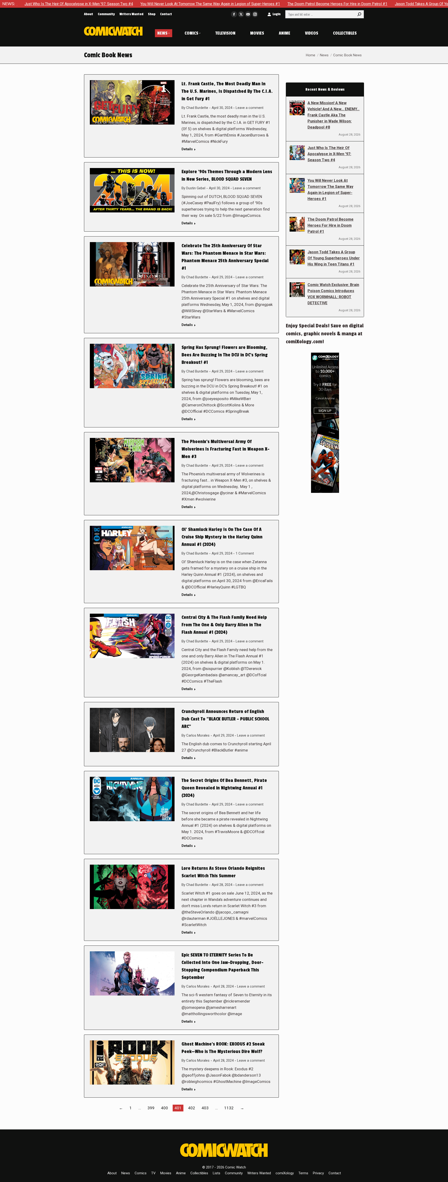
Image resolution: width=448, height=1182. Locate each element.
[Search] (359, 14)
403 (205, 1108)
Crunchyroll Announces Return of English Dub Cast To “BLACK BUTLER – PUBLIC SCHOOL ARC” (225, 719)
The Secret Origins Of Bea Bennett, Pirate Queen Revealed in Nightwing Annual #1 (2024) (224, 788)
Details (187, 149)
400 (164, 1108)
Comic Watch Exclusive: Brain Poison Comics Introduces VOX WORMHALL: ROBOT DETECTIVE (333, 294)
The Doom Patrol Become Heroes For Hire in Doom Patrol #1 (276, 4)
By (195, 108)
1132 (229, 1108)
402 (191, 1108)
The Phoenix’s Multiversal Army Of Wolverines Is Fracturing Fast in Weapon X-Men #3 (226, 449)
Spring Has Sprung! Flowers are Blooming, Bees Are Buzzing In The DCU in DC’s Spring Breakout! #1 (225, 355)
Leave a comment (249, 108)
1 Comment (245, 553)
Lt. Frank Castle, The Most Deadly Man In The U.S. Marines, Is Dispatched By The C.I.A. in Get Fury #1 (227, 91)
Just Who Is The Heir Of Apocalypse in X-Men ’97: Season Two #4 (329, 154)
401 (178, 1108)
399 (150, 1108)
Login (276, 14)
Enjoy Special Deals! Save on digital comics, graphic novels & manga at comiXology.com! (325, 334)
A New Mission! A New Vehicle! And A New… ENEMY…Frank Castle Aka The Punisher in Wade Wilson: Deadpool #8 (334, 115)
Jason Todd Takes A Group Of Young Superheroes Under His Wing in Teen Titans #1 (334, 258)
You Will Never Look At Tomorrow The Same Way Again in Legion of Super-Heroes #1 (148, 4)
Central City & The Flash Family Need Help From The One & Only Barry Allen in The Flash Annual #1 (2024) (224, 625)
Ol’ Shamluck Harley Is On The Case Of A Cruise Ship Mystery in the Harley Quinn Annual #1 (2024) (222, 537)
